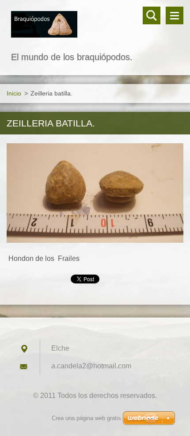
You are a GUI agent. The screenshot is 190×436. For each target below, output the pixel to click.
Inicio (14, 93)
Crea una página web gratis (86, 418)
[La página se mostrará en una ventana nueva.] (95, 193)
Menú (174, 15)
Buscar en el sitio (151, 15)
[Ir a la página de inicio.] (95, 25)
